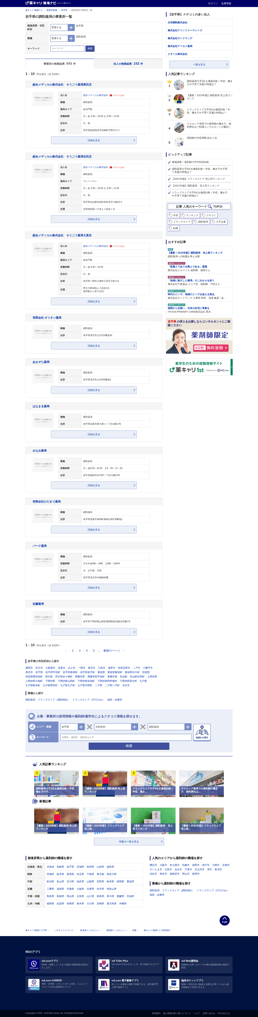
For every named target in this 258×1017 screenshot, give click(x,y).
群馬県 (70, 874)
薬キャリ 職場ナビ (34, 10)
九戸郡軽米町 (32, 685)
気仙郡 (123, 676)
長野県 (100, 881)
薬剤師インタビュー (115, 930)
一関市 (81, 667)
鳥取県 (50, 896)
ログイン (213, 3)
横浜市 (153, 865)
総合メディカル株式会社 (95, 95)
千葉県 (90, 874)
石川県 (70, 881)
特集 (134, 930)
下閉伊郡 (50, 681)
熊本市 (163, 873)
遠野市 (111, 667)
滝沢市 (126, 685)
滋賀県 (60, 888)
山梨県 (90, 881)
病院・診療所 (114, 699)
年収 (175, 215)
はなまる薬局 (41, 406)
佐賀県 (60, 903)
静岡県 (120, 881)
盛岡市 (29, 667)
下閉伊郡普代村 (128, 681)
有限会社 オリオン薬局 (47, 317)
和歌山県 (112, 888)
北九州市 (199, 869)
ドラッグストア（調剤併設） (54, 699)
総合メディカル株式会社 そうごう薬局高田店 (62, 84)
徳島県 (100, 896)
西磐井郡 (80, 676)
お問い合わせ (209, 1013)
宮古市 (39, 667)
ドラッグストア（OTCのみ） (88, 699)
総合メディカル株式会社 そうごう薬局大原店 (62, 235)
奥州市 (29, 672)
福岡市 (196, 865)
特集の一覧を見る (129, 841)
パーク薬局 (40, 545)
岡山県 (70, 896)
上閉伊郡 (152, 676)
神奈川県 (112, 874)
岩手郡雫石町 (52, 672)
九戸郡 (143, 681)
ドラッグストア (181, 221)
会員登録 (226, 3)
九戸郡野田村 (50, 685)
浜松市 (153, 873)
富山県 (60, 881)
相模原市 (175, 873)
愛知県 (130, 881)
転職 (175, 228)
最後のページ (111, 650)
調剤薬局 (30, 699)
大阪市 (163, 865)
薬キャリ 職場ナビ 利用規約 (157, 930)
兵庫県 (90, 888)
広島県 (80, 896)
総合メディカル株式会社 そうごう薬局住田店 (62, 156)
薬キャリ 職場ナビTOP (36, 930)
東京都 (100, 874)
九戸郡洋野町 (85, 685)
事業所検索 (52, 10)
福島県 (110, 866)
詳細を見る (94, 140)
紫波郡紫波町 (115, 672)
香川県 (110, 896)
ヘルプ (196, 1013)
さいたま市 (156, 869)
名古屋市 (175, 865)
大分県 (90, 903)
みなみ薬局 (40, 450)
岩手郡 (39, 672)
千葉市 (188, 869)
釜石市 (91, 667)
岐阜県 (110, 881)
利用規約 (156, 1013)
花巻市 (61, 667)
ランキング (192, 215)
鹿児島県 (112, 903)
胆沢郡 (49, 676)
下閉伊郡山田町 (66, 681)
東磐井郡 (112, 676)
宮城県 (80, 866)
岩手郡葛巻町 (70, 672)
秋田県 (90, 866)
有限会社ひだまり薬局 (47, 501)
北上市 (71, 667)
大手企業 (221, 221)
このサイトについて (63, 930)
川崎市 (216, 865)
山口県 (90, 896)
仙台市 (178, 869)
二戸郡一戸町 (112, 685)
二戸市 (136, 667)
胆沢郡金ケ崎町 (63, 676)
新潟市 (218, 869)
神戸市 (206, 865)
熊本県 (80, 903)
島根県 (60, 896)
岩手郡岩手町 (87, 672)
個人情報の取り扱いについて (177, 1013)
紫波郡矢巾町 (132, 672)
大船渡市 (50, 667)
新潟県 (50, 881)
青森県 (60, 866)
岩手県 (64, 10)
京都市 (226, 865)
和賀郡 (146, 672)
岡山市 (186, 873)
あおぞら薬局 (41, 361)
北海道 (50, 866)
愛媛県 (120, 896)
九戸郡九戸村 (67, 685)
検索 (90, 48)
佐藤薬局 (38, 603)
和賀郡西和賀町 (34, 676)
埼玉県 (80, 874)
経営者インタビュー (89, 930)
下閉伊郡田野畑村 (107, 681)
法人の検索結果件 (128, 63)
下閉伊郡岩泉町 (86, 681)
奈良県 (100, 888)
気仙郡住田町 (137, 676)
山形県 (100, 866)
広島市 (168, 869)
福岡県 (50, 903)
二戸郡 (98, 685)
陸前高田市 (124, 667)
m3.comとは (224, 1013)
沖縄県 (123, 903)
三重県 (50, 888)
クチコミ (211, 215)
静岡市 (196, 873)
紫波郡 (101, 672)
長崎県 (70, 903)
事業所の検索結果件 (60, 63)
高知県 (130, 896)
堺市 (209, 869)
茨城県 (50, 874)
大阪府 (80, 888)
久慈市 (101, 667)
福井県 (80, 881)
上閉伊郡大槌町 (34, 681)
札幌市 (186, 865)
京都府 (70, 888)
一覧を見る (199, 64)
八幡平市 (148, 667)
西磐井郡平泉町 (96, 676)
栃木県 (60, 874)
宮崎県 (100, 903)
